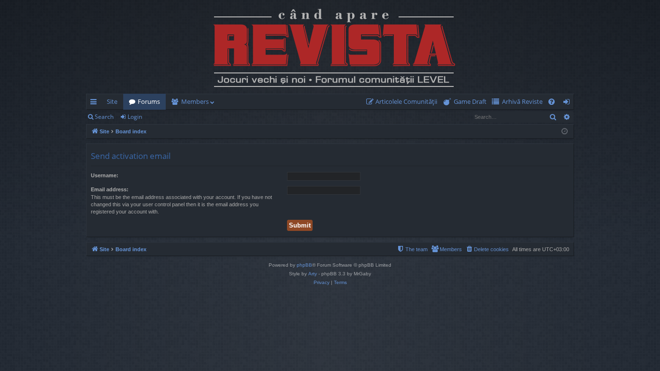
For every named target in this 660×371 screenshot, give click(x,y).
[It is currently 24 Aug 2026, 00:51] (564, 131)
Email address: (110, 189)
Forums (149, 101)
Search (104, 117)
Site (112, 101)
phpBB (304, 265)
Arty (312, 273)
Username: (104, 175)
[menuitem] (403, 102)
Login (135, 117)
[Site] (330, 47)
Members (195, 101)
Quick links (95, 103)
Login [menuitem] (568, 103)
